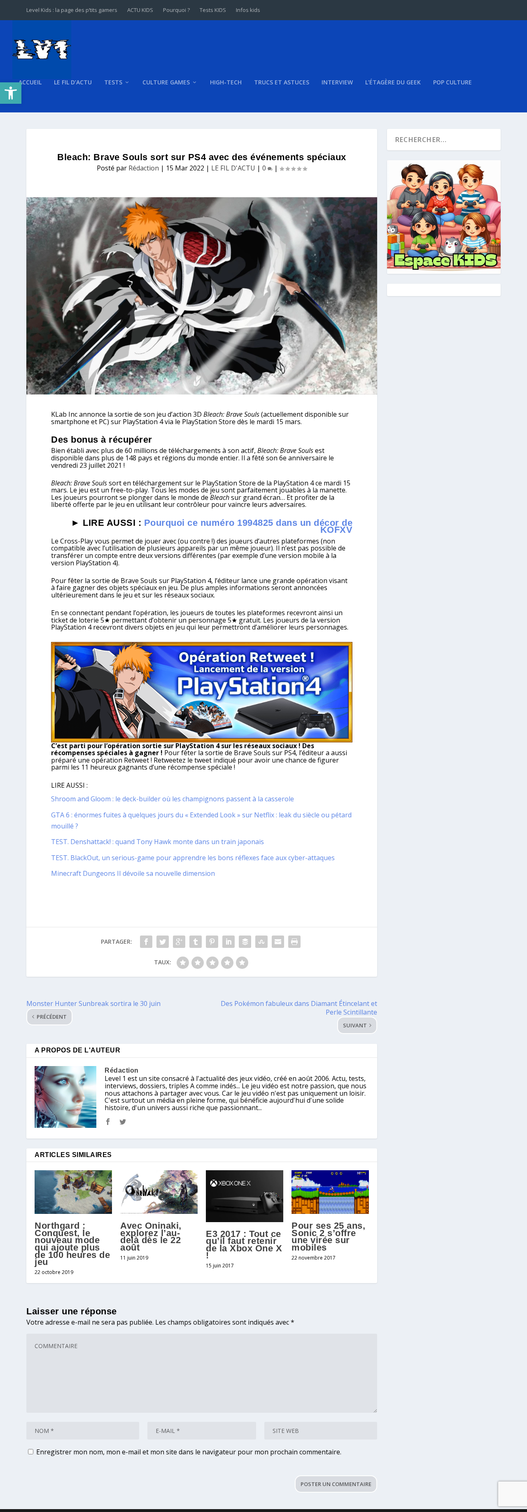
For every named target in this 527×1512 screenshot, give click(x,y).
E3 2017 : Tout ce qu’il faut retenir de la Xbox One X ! (244, 1245)
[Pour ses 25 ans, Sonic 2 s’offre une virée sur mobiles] (330, 1192)
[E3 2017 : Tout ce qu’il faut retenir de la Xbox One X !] (244, 1196)
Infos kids (248, 10)
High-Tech (226, 82)
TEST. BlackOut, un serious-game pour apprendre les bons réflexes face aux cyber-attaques (193, 857)
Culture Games (166, 82)
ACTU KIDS (140, 10)
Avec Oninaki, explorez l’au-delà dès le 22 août (151, 1236)
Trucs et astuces (281, 82)
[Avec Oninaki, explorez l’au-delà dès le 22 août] (159, 1192)
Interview (337, 82)
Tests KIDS (213, 10)
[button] (10, 93)
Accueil (30, 82)
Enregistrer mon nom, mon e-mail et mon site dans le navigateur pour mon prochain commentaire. (188, 1451)
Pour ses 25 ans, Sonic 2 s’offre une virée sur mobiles (328, 1236)
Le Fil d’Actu (73, 82)
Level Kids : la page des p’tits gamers (71, 10)
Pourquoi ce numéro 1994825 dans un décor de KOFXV (248, 526)
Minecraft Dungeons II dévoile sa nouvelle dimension (133, 873)
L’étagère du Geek (393, 82)
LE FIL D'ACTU (233, 168)
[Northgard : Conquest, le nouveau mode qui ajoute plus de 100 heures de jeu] (73, 1192)
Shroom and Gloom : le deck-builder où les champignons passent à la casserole (172, 798)
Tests (113, 82)
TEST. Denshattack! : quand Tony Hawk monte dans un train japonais (157, 841)
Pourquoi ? (176, 10)
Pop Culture (452, 82)
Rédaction (143, 168)
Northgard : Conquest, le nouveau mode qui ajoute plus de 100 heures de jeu (72, 1243)
